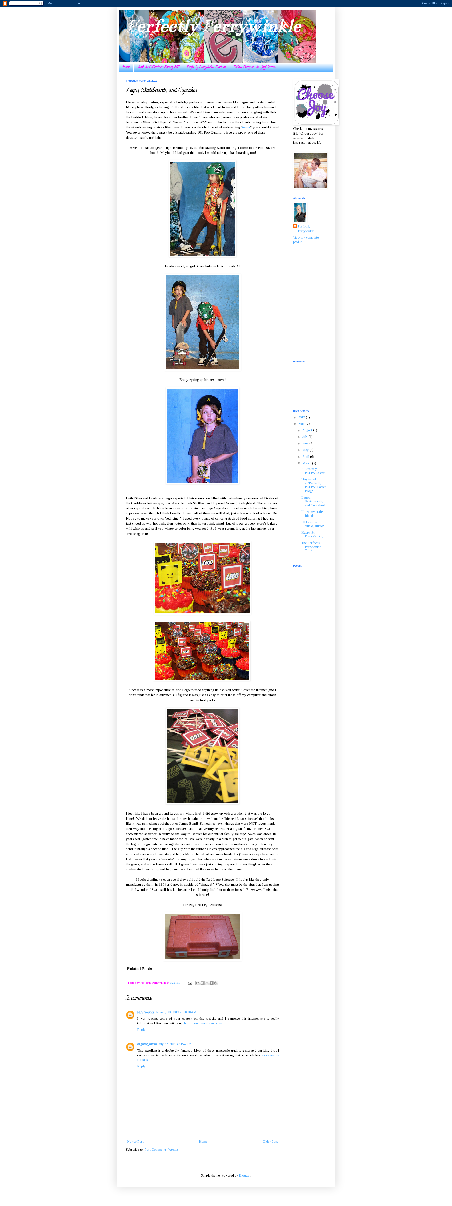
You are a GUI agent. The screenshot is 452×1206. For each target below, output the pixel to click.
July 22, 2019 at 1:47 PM (175, 1044)
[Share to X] (206, 983)
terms (246, 127)
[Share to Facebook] (211, 983)
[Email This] (197, 983)
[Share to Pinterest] (215, 983)
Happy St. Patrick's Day (312, 534)
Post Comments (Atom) (161, 1149)
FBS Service (145, 1012)
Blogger (244, 1175)
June (305, 443)
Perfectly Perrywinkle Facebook (206, 67)
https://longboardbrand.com (203, 1023)
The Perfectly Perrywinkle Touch (311, 547)
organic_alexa (147, 1044)
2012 (302, 417)
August (307, 430)
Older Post (270, 1141)
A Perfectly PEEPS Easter (313, 471)
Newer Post (135, 1141)
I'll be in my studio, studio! (312, 524)
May (306, 450)
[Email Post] (189, 982)
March (307, 463)
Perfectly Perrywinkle (213, 25)
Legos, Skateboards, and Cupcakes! (313, 501)
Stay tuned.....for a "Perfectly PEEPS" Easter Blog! (313, 485)
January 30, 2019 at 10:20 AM (176, 1012)
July (305, 436)
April (306, 456)
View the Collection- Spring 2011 (158, 67)
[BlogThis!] (202, 983)
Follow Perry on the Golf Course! (254, 67)
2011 (302, 424)
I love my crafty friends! (312, 513)
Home (126, 67)
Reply (141, 1029)
